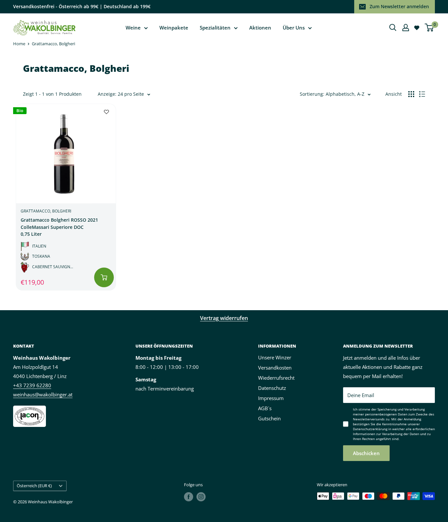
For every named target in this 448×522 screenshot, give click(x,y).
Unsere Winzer (274, 357)
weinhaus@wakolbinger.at (42, 394)
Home (19, 44)
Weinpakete (173, 27)
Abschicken (366, 453)
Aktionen (260, 27)
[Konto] (405, 27)
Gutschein (269, 418)
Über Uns (294, 27)
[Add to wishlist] (106, 111)
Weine (133, 27)
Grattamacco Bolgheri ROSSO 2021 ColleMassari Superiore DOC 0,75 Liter (59, 227)
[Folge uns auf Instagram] (201, 496)
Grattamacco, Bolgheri (53, 44)
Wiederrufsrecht (276, 377)
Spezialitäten (215, 27)
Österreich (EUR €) (34, 486)
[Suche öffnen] (393, 27)
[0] (429, 27)
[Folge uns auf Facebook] (188, 496)
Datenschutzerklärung (370, 429)
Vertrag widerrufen (224, 318)
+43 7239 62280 (32, 385)
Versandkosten (275, 367)
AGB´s (265, 408)
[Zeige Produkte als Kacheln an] (411, 94)
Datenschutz (272, 388)
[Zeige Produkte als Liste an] (422, 94)
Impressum (271, 398)
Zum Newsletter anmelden (399, 6)
